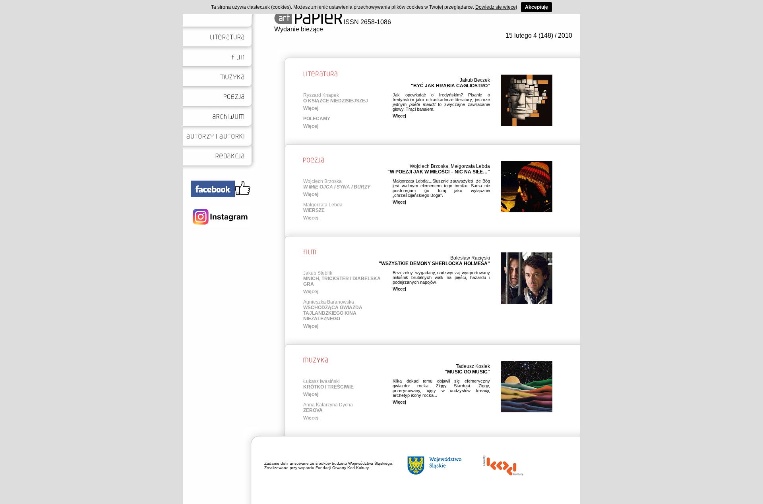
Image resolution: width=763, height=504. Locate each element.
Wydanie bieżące (298, 29)
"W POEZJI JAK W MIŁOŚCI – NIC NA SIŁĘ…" (438, 172)
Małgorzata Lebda (470, 166)
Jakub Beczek (475, 80)
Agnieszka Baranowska (328, 302)
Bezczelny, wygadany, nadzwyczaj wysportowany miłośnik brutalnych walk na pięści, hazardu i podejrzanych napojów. (441, 277)
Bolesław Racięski (470, 258)
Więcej (310, 108)
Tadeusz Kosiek (473, 366)
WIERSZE (314, 210)
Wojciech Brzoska (429, 166)
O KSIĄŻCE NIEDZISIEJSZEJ (335, 101)
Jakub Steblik (317, 273)
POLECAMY (316, 118)
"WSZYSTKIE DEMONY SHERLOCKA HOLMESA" (434, 263)
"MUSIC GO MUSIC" (467, 372)
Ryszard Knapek (321, 95)
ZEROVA (313, 410)
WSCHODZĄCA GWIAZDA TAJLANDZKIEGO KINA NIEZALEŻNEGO (332, 313)
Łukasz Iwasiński (321, 381)
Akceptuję (536, 7)
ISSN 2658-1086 (366, 22)
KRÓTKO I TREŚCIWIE (328, 387)
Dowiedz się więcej (496, 7)
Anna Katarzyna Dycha (328, 405)
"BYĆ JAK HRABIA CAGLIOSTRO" (450, 85)
